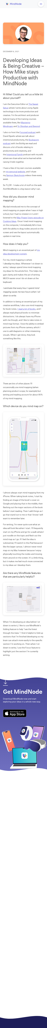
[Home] (13, 5)
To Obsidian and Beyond (28, 126)
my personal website (15, 171)
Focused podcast (28, 132)
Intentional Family (15, 154)
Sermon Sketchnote (15, 175)
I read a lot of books (26, 309)
